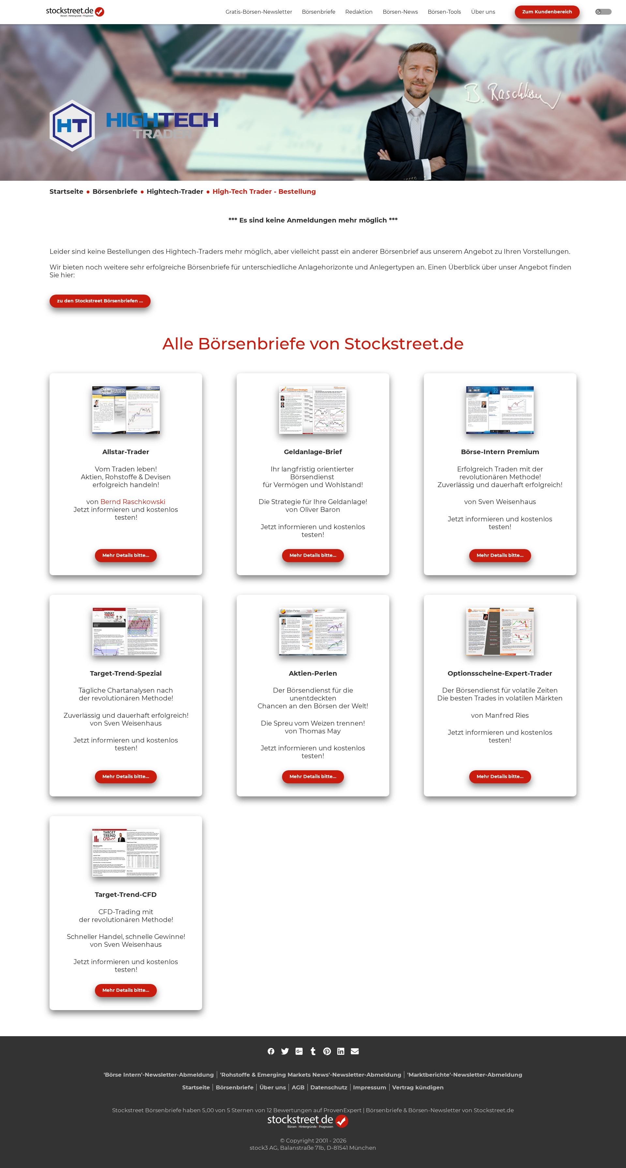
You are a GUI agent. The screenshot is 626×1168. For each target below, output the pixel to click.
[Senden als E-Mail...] (355, 1051)
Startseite (66, 191)
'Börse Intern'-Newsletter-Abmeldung (159, 1074)
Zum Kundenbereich (547, 12)
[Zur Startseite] (79, 12)
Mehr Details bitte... (125, 555)
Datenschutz (328, 1087)
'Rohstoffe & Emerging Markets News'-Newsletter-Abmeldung (310, 1074)
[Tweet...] (285, 1051)
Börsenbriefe (115, 191)
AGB (298, 1087)
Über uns (273, 1087)
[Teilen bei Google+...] (299, 1051)
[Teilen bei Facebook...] (271, 1051)
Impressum (369, 1087)
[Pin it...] (327, 1051)
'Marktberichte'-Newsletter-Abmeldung (464, 1074)
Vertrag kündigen (418, 1087)
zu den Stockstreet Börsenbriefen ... (100, 301)
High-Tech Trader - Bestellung (264, 191)
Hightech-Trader (175, 191)
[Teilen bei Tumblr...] (313, 1051)
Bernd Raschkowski (132, 502)
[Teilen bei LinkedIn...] (341, 1051)
